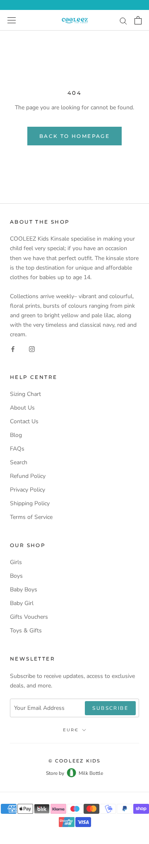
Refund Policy (28, 476)
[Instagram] (32, 348)
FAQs (17, 449)
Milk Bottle (91, 773)
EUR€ (71, 730)
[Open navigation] (11, 20)
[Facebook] (13, 348)
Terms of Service (31, 517)
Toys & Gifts (26, 630)
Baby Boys (23, 589)
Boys (16, 576)
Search (18, 462)
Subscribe (110, 708)
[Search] (123, 20)
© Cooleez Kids (74, 761)
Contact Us (24, 421)
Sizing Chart (25, 394)
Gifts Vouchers (29, 617)
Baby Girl (22, 603)
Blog (16, 435)
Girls (16, 562)
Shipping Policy (30, 503)
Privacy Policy (27, 490)
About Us (22, 408)
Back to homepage (74, 136)
